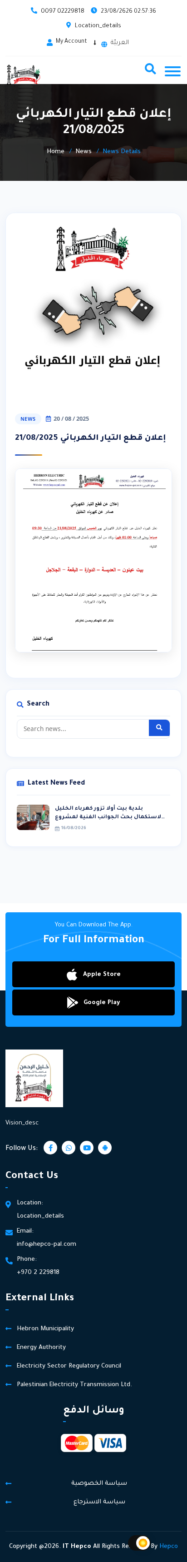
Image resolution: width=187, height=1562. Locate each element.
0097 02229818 (62, 11)
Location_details (98, 26)
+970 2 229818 (38, 1272)
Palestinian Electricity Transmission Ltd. (74, 1385)
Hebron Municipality (45, 1329)
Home (55, 152)
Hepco (168, 1546)
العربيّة (120, 43)
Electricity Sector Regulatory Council (69, 1366)
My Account (71, 42)
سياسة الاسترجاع (99, 1502)
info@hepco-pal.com (46, 1244)
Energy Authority (41, 1347)
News (83, 152)
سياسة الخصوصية (99, 1483)
